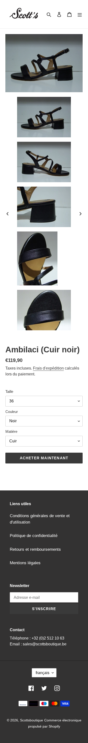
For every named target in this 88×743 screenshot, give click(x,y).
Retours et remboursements (35, 549)
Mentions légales (25, 563)
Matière (11, 431)
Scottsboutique (31, 720)
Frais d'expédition (48, 368)
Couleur (11, 412)
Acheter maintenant (44, 458)
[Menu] (80, 14)
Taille (9, 391)
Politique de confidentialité (33, 535)
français (42, 673)
